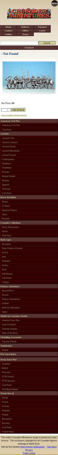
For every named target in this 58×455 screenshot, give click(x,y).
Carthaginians (8, 159)
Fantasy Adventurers (11, 298)
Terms (25, 34)
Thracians (6, 188)
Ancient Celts (8, 137)
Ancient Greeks (9, 146)
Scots (4, 269)
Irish (4, 256)
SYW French (8, 376)
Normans (6, 260)
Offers (25, 30)
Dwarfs (5, 294)
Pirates (5, 231)
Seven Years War (9, 359)
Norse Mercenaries (10, 226)
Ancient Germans (10, 142)
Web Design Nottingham (32, 447)
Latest (42, 30)
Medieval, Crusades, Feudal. (14, 316)
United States (8, 431)
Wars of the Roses (10, 332)
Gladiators (6, 163)
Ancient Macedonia (10, 150)
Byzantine (6, 243)
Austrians (6, 363)
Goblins (5, 303)
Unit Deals (7, 129)
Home (8, 26)
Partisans (6, 410)
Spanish (5, 184)
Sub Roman (7, 273)
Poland (5, 414)
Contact (8, 30)
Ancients (5, 133)
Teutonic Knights (9, 328)
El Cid (5, 252)
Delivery (25, 26)
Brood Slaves (8, 290)
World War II (7, 393)
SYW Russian (8, 380)
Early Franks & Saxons (12, 248)
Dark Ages (6, 239)
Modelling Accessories (11, 337)
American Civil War (10, 121)
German (5, 406)
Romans (5, 180)
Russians (6, 218)
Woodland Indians (10, 389)
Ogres (4, 311)
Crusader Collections (11, 222)
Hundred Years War (11, 320)
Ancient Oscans (9, 154)
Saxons (5, 265)
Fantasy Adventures (10, 286)
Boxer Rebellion (8, 197)
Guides (8, 34)
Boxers (5, 201)
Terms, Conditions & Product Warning (14, 115)
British (5, 367)
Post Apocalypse (8, 354)
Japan (4, 214)
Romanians (7, 418)
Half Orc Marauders (11, 307)
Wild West (6, 235)
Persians (5, 171)
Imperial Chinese (9, 210)
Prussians (6, 372)
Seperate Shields (9, 341)
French (5, 349)
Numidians (7, 167)
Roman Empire (8, 176)
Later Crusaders (9, 324)
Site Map (51, 447)
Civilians (6, 205)
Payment (42, 26)
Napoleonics (6, 345)
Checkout (29, 47)
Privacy (29, 450)
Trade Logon (29, 453)
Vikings (5, 281)
